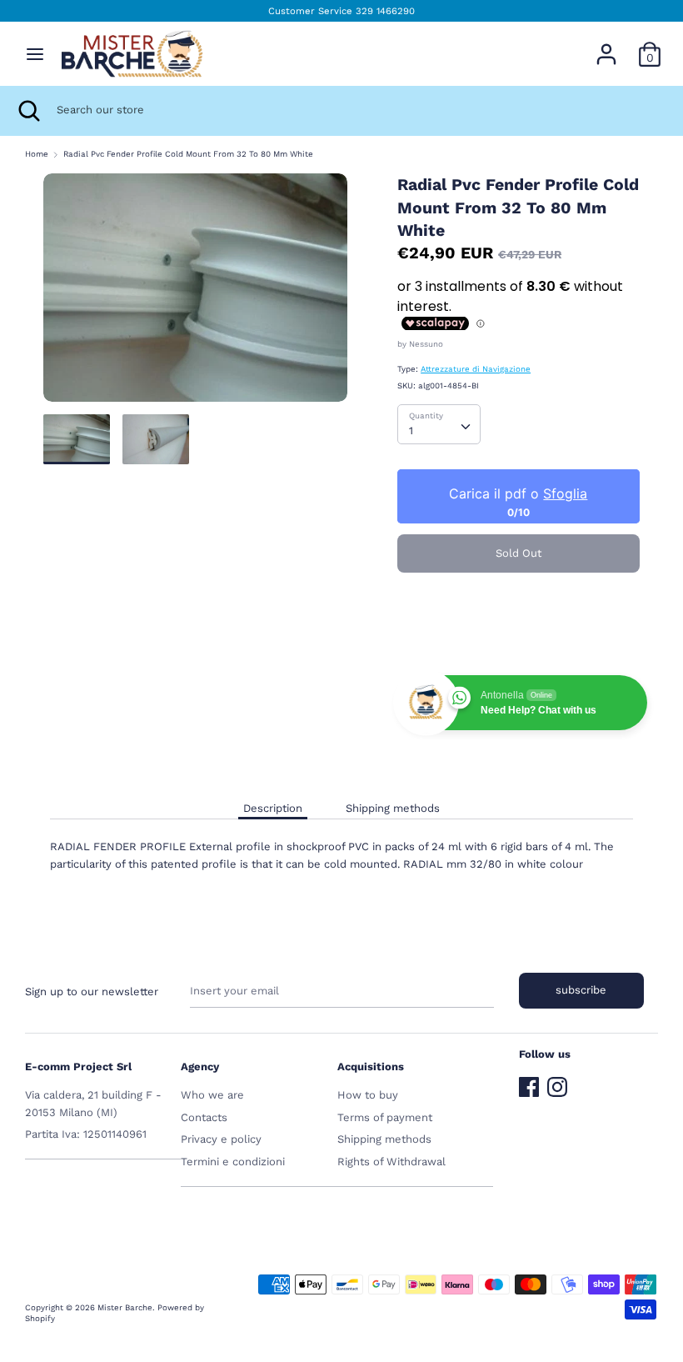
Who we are (212, 1095)
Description (272, 808)
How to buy (367, 1095)
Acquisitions (370, 1066)
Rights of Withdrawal (391, 1161)
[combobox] (439, 424)
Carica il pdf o (519, 494)
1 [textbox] (411, 430)
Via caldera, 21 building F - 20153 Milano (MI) (93, 1104)
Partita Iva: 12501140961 (86, 1134)
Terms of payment (384, 1117)
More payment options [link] (519, 641)
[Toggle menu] (35, 53)
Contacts (204, 1117)
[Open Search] (28, 111)
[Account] (606, 45)
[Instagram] (557, 1083)
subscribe (581, 990)
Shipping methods (393, 808)
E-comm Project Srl (78, 1066)
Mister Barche (124, 1307)
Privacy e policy (221, 1139)
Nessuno (426, 343)
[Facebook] (529, 1083)
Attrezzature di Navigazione (476, 368)
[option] (195, 293)
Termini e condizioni (233, 1161)
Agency (200, 1066)
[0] (649, 45)
